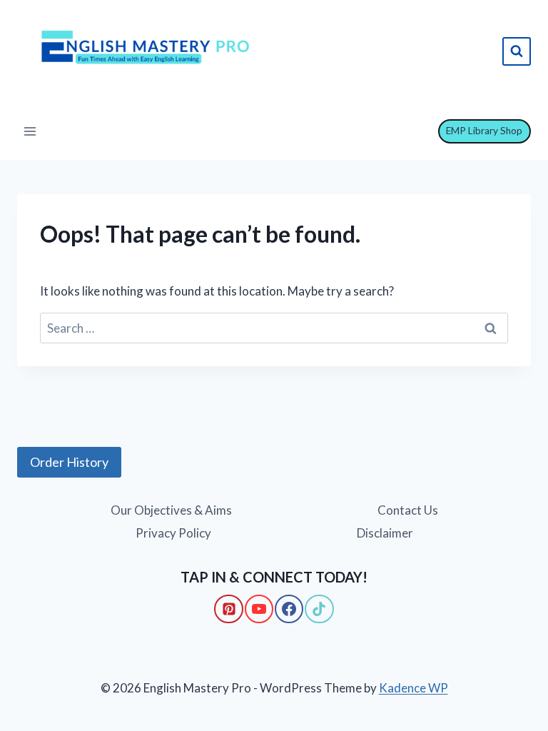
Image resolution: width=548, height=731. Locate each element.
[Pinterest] (228, 609)
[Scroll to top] (36, 661)
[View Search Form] (516, 51)
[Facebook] (289, 609)
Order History (69, 462)
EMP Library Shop (484, 130)
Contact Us (407, 510)
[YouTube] (259, 609)
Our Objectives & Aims (171, 510)
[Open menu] (30, 131)
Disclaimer (385, 532)
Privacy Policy (173, 532)
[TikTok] (319, 609)
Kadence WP (413, 687)
